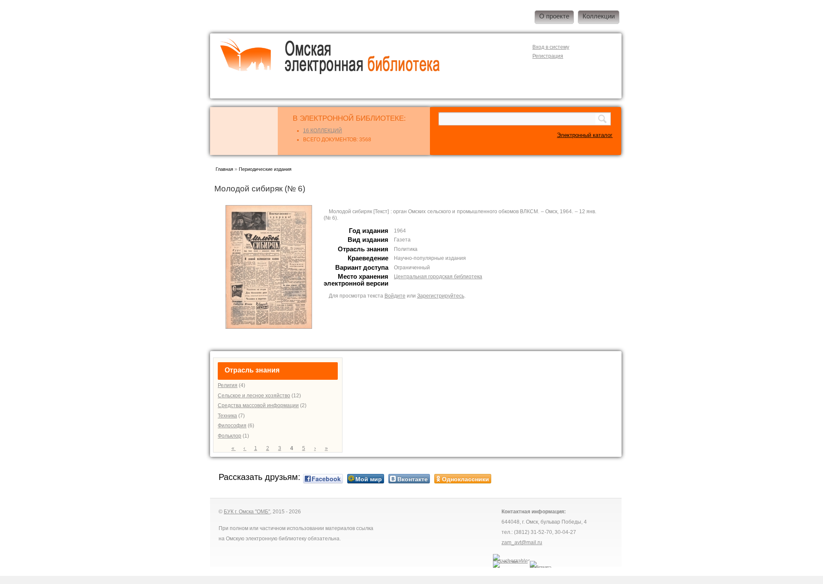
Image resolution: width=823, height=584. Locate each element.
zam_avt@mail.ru (522, 542)
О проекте (554, 16)
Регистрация (547, 56)
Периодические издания (265, 169)
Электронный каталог (585, 135)
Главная (224, 169)
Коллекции (599, 16)
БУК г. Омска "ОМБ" (247, 512)
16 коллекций (322, 131)
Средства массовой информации (258, 405)
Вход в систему (550, 47)
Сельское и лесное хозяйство (254, 396)
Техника (227, 416)
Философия (232, 426)
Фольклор (229, 436)
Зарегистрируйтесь (440, 296)
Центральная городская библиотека (438, 277)
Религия (227, 385)
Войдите (394, 296)
